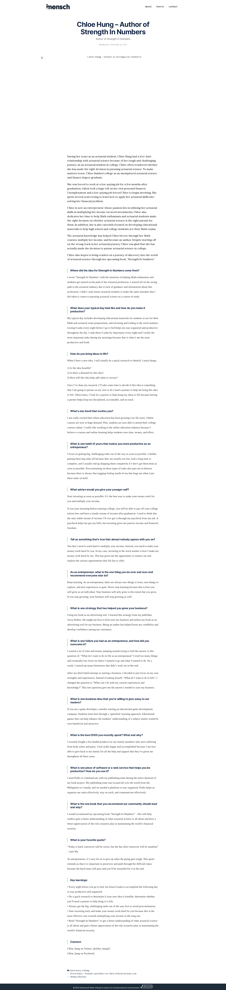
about (148, 6)
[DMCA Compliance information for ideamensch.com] (146, 988)
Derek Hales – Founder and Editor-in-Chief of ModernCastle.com (103, 973)
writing (85, 970)
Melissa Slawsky (78, 976)
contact (173, 6)
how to (160, 6)
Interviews (75, 970)
